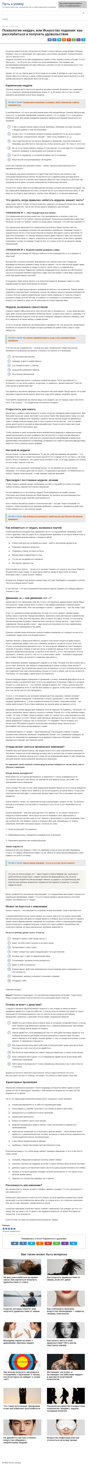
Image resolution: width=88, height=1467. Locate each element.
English (5, 19)
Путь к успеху (13, 4)
